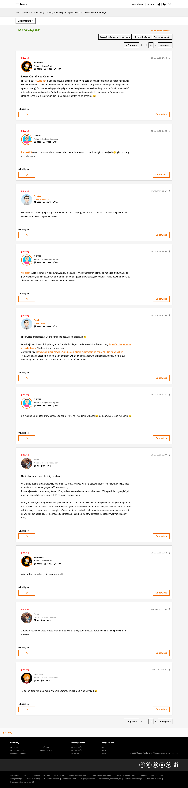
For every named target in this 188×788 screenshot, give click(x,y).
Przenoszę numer (16, 747)
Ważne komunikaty (33, 779)
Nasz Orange (22, 12)
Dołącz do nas (137, 4)
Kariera (103, 753)
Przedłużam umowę (17, 750)
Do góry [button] (8, 733)
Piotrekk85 (26, 152)
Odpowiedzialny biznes (41, 775)
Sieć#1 (26, 775)
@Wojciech (40, 81)
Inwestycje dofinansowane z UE (22, 782)
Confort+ (143, 775)
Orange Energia (16, 779)
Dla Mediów (75, 753)
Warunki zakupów (69, 779)
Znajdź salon (44, 747)
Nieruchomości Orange (133, 779)
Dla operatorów (76, 747)
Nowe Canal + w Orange (37, 76)
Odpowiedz (161, 114)
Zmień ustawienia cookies (78, 775)
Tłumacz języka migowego (126, 775)
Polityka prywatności (87, 779)
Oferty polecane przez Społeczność (63, 12)
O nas (103, 747)
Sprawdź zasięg (46, 750)
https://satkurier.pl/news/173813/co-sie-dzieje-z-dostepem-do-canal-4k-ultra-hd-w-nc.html (80, 352)
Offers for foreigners (153, 779)
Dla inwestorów (76, 750)
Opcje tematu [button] (25, 21)
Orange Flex (14, 775)
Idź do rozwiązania (161, 31)
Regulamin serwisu (51, 779)
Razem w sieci (59, 775)
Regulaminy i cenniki (18, 753)
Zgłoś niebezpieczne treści (102, 775)
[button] (169, 58)
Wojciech (25, 273)
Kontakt (103, 750)
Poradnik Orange (157, 775)
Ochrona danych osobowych (110, 779)
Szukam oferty (37, 12)
